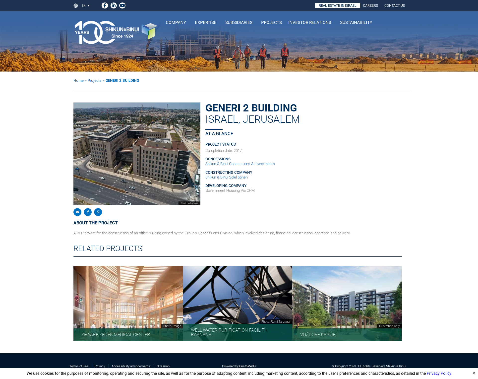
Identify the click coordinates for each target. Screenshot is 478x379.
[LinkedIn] (114, 4)
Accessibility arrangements (131, 366)
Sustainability (356, 22)
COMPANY (176, 22)
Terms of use (78, 366)
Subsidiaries (238, 22)
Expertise (205, 22)
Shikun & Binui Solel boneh (226, 177)
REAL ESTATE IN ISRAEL (338, 5)
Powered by (238, 366)
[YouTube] (122, 4)
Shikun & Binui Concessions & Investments (240, 164)
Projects (271, 22)
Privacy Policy (439, 373)
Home (78, 80)
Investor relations (309, 22)
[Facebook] (105, 4)
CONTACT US (394, 5)
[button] (88, 5)
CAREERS (370, 5)
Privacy (100, 366)
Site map (163, 366)
